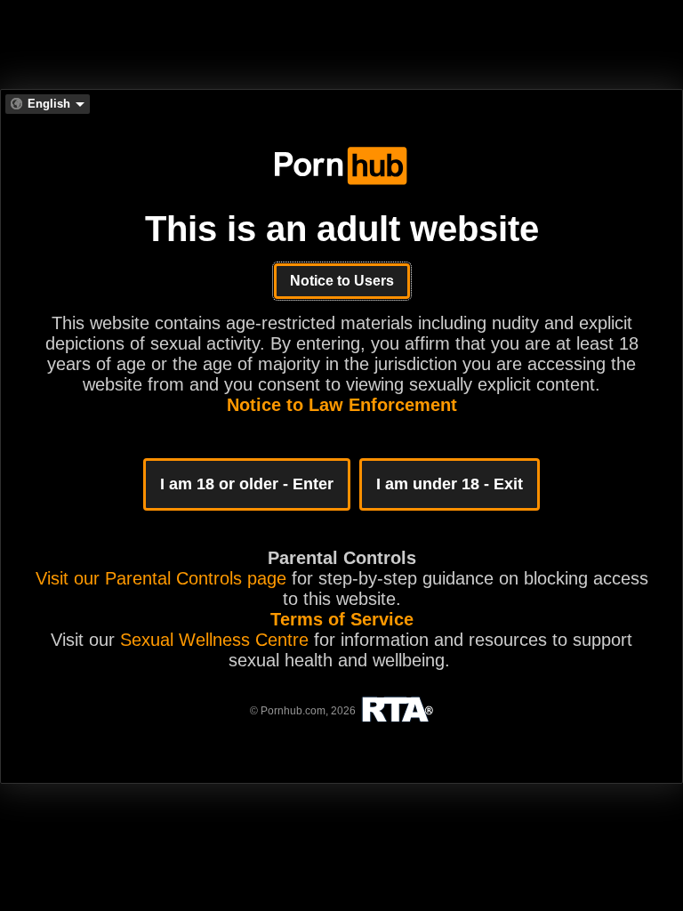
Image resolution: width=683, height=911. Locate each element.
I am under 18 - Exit (449, 484)
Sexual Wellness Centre (214, 639)
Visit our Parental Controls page (161, 578)
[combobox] (47, 104)
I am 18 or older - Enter (246, 484)
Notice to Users (342, 280)
